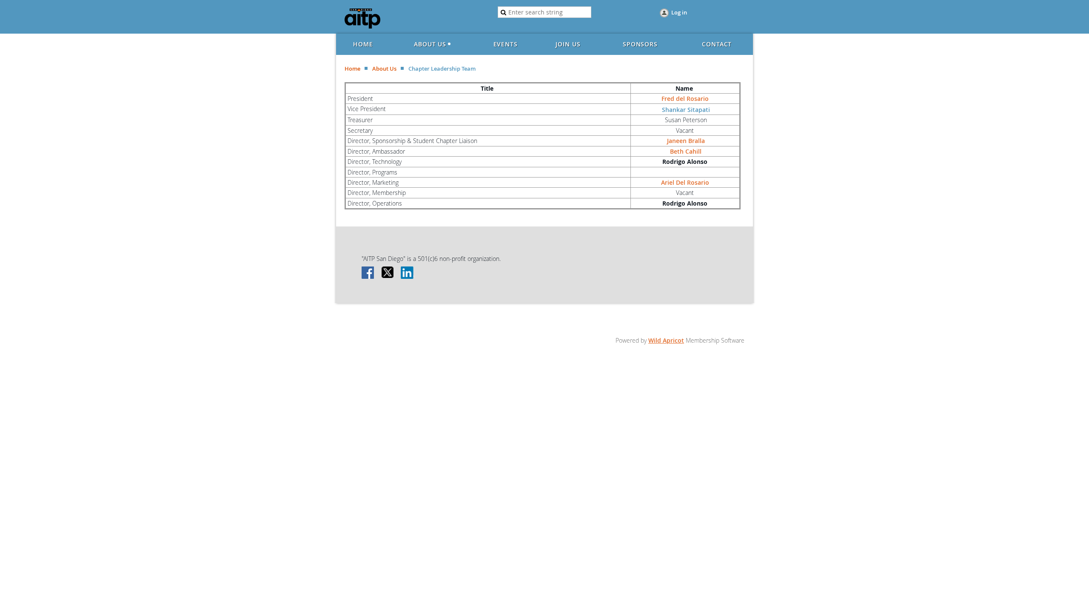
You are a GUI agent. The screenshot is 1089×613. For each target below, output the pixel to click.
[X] (388, 273)
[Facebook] (368, 273)
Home (352, 68)
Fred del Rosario (685, 99)
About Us (384, 68)
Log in (679, 12)
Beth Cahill (685, 151)
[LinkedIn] (407, 273)
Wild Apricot (666, 340)
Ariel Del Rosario (685, 182)
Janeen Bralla (685, 141)
